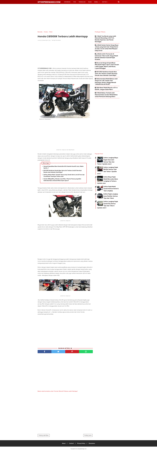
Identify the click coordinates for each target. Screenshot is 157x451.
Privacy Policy (81, 443)
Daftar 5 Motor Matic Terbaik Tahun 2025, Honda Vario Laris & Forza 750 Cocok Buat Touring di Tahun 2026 (64, 175)
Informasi (67, 2)
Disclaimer (92, 443)
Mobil (96, 2)
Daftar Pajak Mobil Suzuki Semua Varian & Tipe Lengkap (111, 189)
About (63, 443)
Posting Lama (88, 435)
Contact (71, 443)
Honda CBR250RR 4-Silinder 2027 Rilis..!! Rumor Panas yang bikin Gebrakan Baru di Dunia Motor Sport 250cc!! (62, 179)
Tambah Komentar (56, 40)
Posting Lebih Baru (44, 435)
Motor (104, 2)
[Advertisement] (78, 17)
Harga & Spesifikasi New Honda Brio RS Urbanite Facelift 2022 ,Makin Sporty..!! (63, 167)
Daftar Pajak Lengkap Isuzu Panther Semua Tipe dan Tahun (111, 196)
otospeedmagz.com (49, 2)
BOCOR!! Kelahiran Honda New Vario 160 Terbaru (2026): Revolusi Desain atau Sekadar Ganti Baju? (63, 171)
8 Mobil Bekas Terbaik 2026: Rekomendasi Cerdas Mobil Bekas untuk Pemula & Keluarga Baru (106, 94)
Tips (74, 2)
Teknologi (82, 2)
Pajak (90, 2)
